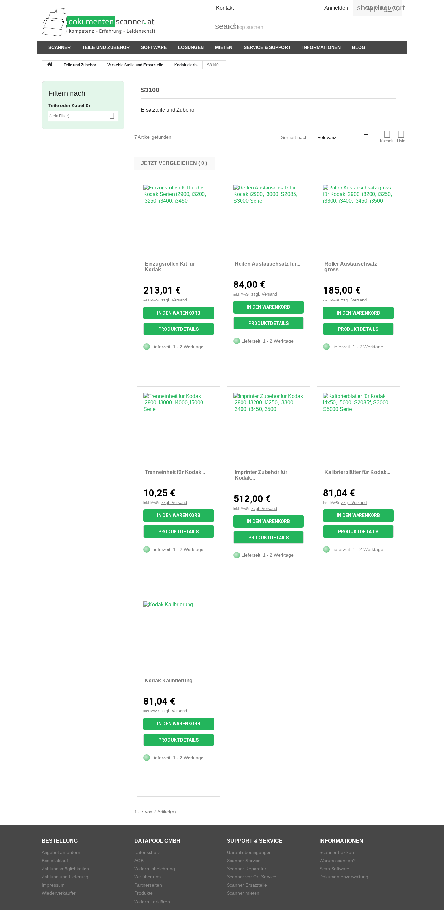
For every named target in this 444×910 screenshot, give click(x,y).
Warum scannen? (338, 860)
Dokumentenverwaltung (344, 876)
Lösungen (191, 47)
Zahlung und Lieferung (65, 876)
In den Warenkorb (178, 312)
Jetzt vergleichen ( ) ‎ (174, 163)
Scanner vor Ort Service (251, 876)
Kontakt (225, 8)
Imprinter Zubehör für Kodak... (261, 475)
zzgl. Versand (174, 300)
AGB (139, 860)
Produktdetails (178, 329)
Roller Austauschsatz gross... (350, 267)
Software (154, 47)
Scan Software (334, 868)
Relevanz (343, 137)
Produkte (143, 893)
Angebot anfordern (61, 852)
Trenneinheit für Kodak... (175, 472)
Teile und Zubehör (106, 47)
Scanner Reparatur (246, 868)
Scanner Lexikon (337, 852)
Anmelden (336, 8)
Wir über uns (147, 876)
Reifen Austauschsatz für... (267, 264)
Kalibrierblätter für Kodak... (357, 472)
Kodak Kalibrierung (169, 680)
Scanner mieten (243, 893)
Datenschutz (147, 852)
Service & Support (267, 47)
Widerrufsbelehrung (154, 868)
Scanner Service (244, 860)
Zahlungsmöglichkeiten (65, 868)
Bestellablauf (55, 860)
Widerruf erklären (152, 901)
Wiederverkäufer (59, 893)
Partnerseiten (148, 885)
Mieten (223, 47)
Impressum (53, 885)
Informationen (321, 47)
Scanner (59, 47)
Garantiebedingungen (249, 852)
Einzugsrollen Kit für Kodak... (170, 267)
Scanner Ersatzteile (247, 885)
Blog (358, 47)
